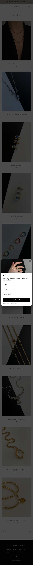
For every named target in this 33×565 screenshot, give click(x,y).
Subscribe (16, 299)
